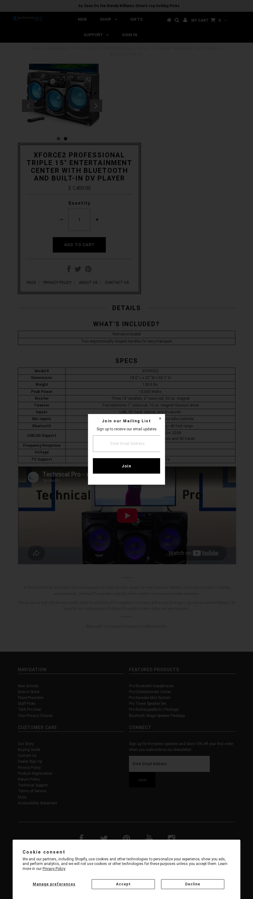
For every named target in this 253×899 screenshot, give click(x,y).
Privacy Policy (54, 869)
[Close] (160, 419)
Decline (192, 884)
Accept (123, 884)
